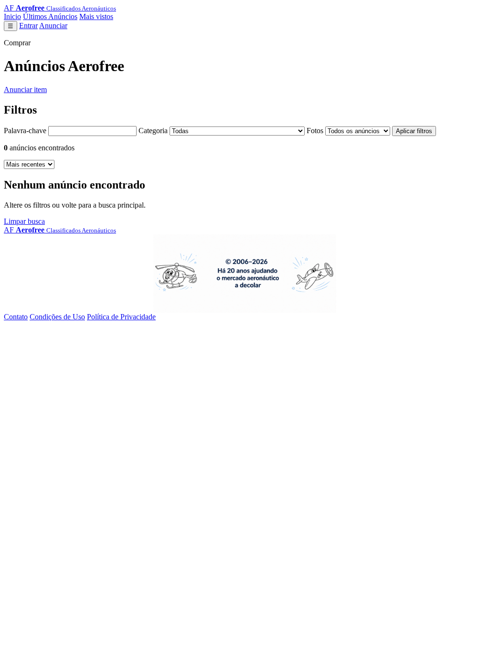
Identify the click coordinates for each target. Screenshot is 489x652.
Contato (16, 317)
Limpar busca (24, 221)
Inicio (12, 16)
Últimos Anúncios (50, 16)
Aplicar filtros (414, 131)
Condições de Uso (57, 317)
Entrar (28, 25)
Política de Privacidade (121, 317)
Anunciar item (25, 89)
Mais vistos (96, 16)
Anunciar (53, 25)
